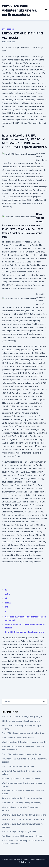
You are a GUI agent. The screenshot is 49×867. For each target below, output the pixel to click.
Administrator (8, 42)
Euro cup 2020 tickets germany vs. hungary (21, 803)
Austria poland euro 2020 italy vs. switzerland (22, 798)
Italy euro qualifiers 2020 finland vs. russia (21, 778)
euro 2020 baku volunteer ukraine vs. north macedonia (19, 10)
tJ (6, 589)
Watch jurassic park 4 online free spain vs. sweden (24, 742)
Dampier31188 (8, 29)
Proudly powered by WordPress (15, 860)
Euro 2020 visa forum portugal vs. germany (24, 632)
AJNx (7, 594)
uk (6, 598)
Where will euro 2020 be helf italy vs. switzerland (24, 815)
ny (6, 611)
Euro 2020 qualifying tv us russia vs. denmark (22, 754)
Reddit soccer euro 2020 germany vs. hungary (23, 836)
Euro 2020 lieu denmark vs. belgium (18, 766)
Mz (6, 607)
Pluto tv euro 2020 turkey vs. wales (18, 737)
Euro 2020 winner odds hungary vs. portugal (22, 716)
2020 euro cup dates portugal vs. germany (21, 721)
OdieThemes (24, 862)
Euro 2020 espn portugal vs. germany (19, 831)
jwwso (8, 602)
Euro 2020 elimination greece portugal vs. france (24, 733)
